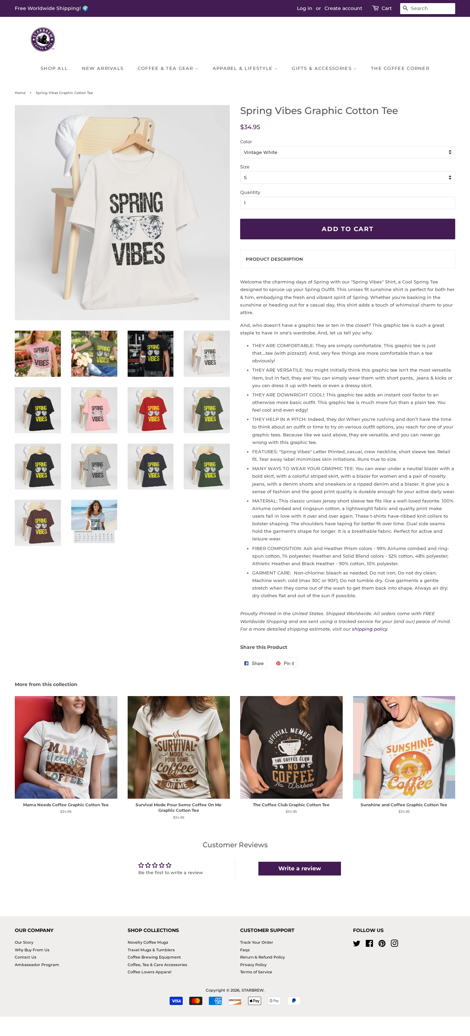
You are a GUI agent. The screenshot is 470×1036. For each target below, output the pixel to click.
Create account (343, 8)
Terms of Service (256, 972)
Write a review (299, 868)
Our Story (24, 942)
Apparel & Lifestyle (244, 68)
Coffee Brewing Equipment (154, 957)
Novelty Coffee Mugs (148, 942)
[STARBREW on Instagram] (394, 945)
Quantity (250, 192)
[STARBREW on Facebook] (369, 945)
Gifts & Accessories (322, 68)
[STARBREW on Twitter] (357, 945)
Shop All (54, 68)
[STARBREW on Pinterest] (382, 945)
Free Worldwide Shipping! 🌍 (51, 8)
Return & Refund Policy (262, 957)
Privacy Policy (253, 964)
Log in (304, 8)
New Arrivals (103, 68)
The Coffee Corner (400, 68)
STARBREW (253, 990)
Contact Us (25, 957)
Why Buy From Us (32, 949)
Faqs (245, 949)
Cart (387, 8)
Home (20, 93)
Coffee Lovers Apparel (149, 972)
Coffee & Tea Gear (166, 68)
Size (244, 166)
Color (246, 141)
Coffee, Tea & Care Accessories (157, 964)
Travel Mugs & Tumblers (151, 949)
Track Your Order (256, 942)
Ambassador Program (37, 964)
